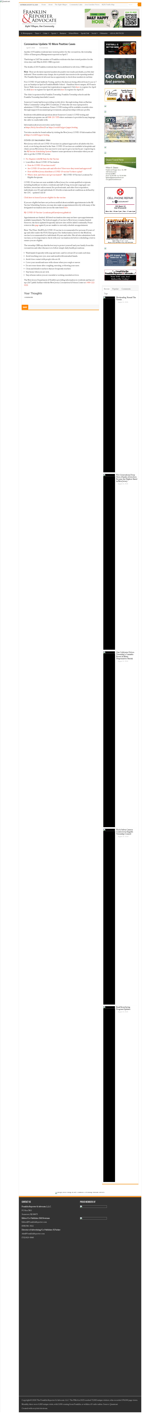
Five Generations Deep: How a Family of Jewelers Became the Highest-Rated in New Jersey (126, 478)
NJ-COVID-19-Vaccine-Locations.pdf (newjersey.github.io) (47, 212)
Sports (53, 33)
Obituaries (104, 33)
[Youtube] (131, 1408)
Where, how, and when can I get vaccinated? (45, 175)
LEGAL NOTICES (117, 33)
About (50, 5)
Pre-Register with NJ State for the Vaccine (42, 159)
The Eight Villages (61, 5)
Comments (126, 289)
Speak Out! (85, 33)
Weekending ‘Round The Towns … (126, 298)
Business (63, 33)
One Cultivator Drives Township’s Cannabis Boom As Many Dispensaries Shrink (125, 655)
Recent (106, 289)
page (37, 225)
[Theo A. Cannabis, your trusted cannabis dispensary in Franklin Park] (112, 18)
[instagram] (134, 1408)
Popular (115, 289)
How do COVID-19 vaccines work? (41, 165)
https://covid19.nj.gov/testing (37, 135)
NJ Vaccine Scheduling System (39, 151)
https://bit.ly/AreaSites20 (36, 127)
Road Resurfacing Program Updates (123, 1008)
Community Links (76, 5)
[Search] (139, 4)
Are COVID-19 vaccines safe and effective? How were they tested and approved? (60, 168)
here (78, 87)
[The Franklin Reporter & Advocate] (39, 18)
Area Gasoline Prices (92, 5)
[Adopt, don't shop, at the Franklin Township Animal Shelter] (80, 1193)
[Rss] (125, 1408)
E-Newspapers (26, 33)
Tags (106, 293)
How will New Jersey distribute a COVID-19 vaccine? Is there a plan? (55, 171)
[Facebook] (127, 1408)
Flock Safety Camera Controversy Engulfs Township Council (124, 832)
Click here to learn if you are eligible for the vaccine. (45, 197)
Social (94, 33)
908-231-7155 (53, 117)
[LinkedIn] (129, 1408)
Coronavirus (43, 48)
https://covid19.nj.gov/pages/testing (63, 127)
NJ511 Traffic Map (108, 5)
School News (73, 33)
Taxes (37, 33)
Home (43, 5)
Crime (45, 33)
